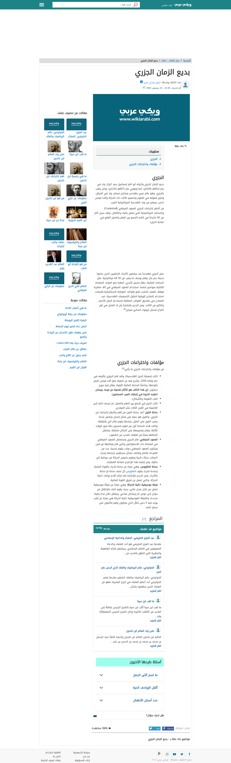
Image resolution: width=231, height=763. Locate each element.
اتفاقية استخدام (53, 753)
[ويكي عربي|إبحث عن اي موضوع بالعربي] (183, 5)
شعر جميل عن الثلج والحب (73, 355)
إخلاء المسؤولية (82, 760)
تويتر (158, 728)
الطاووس (131, 471)
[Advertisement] (115, 36)
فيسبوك (170, 728)
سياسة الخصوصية (81, 753)
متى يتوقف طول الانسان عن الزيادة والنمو (67, 334)
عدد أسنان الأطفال (145, 700)
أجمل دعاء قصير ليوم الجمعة (71, 326)
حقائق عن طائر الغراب (75, 349)
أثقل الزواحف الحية (145, 687)
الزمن (161, 202)
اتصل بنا (57, 756)
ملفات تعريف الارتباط (51, 760)
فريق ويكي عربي (152, 82)
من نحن (86, 756)
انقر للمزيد (155, 557)
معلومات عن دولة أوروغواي (72, 314)
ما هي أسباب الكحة (76, 308)
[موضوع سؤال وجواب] (99, 528)
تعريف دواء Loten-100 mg (72, 343)
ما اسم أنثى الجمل (145, 675)
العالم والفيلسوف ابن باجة (72, 361)
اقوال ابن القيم (78, 367)
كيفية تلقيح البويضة (75, 320)
